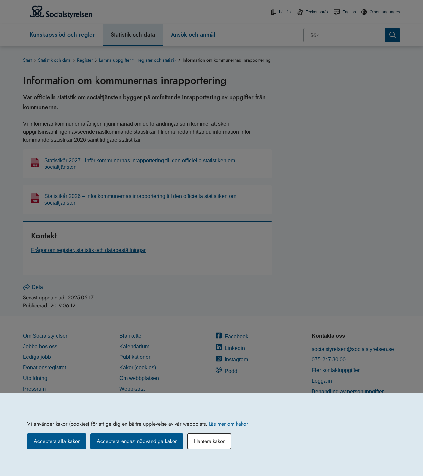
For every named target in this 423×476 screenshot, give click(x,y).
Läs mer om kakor (228, 424)
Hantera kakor (209, 441)
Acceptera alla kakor (57, 441)
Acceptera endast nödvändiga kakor (137, 441)
